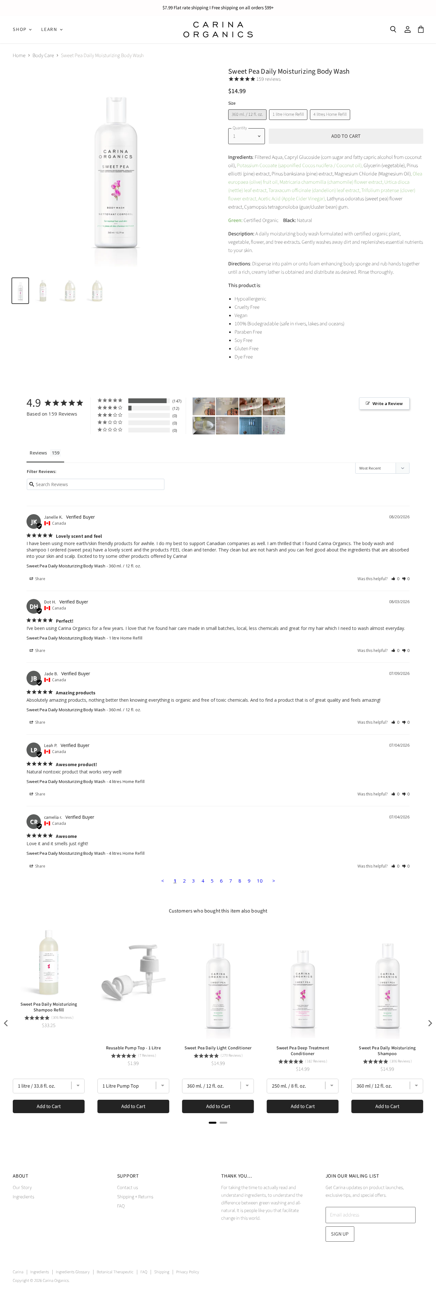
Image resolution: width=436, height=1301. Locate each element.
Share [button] (39, 578)
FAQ (121, 1206)
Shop (20, 29)
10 (260, 880)
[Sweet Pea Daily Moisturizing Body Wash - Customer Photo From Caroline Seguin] (204, 406)
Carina (18, 1272)
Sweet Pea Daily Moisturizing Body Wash (65, 566)
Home (19, 55)
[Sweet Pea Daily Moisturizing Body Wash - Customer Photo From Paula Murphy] (204, 425)
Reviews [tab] (38, 453)
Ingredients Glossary (73, 1272)
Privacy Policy (187, 1272)
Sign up (340, 1234)
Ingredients (23, 1197)
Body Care (43, 55)
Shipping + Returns (135, 1197)
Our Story (22, 1187)
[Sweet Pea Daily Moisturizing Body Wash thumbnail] (20, 290)
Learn (50, 29)
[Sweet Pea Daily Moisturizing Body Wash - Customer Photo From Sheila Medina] (227, 425)
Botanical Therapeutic (115, 1272)
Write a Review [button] (387, 403)
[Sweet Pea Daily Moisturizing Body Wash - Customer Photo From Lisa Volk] (250, 425)
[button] (395, 578)
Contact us (127, 1187)
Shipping (161, 1272)
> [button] (273, 880)
